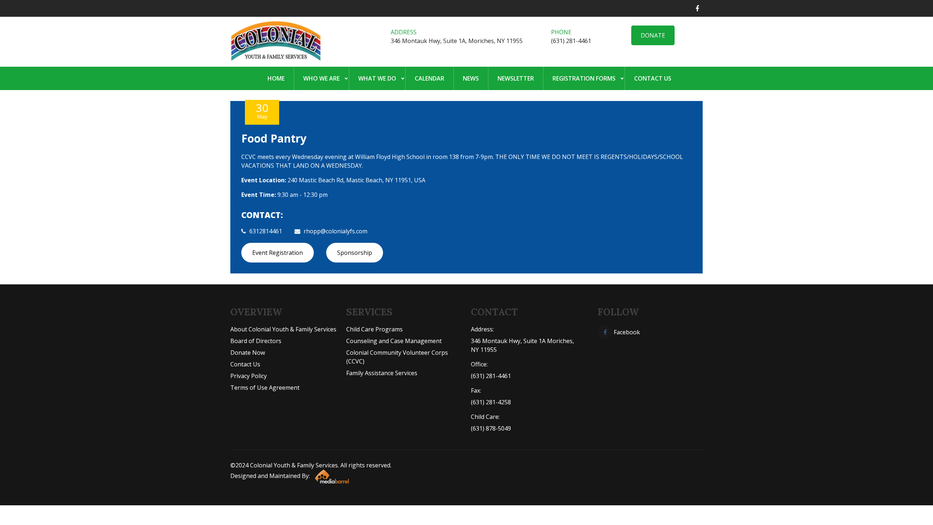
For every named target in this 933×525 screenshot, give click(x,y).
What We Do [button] (377, 78)
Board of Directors (255, 341)
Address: (482, 329)
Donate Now (247, 353)
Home (276, 78)
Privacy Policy (248, 376)
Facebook (626, 332)
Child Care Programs (374, 329)
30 (262, 110)
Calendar (429, 78)
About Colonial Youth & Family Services (283, 329)
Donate (653, 35)
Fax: (476, 390)
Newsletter (515, 78)
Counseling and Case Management (394, 341)
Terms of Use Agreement (265, 388)
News (471, 78)
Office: (479, 364)
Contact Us (652, 78)
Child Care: (485, 417)
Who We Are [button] (321, 78)
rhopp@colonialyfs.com (335, 231)
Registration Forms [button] (584, 78)
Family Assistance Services (381, 373)
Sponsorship (354, 253)
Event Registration (277, 253)
